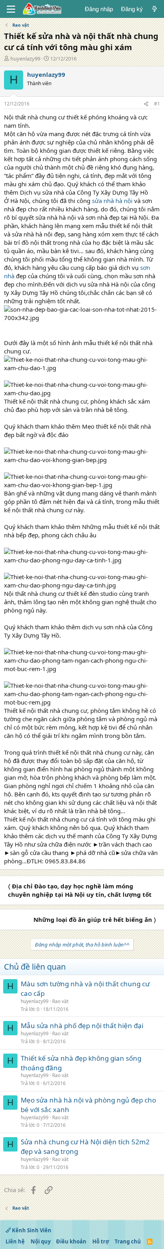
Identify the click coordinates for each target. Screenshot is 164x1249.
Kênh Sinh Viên (31, 1230)
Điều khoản (71, 1241)
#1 (157, 103)
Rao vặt (60, 1001)
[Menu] (11, 9)
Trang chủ (128, 1241)
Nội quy (41, 1241)
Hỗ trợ (100, 1241)
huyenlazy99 (25, 58)
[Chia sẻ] (146, 104)
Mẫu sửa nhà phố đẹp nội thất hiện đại (82, 1025)
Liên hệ (15, 1241)
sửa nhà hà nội (112, 201)
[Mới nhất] (154, 9)
